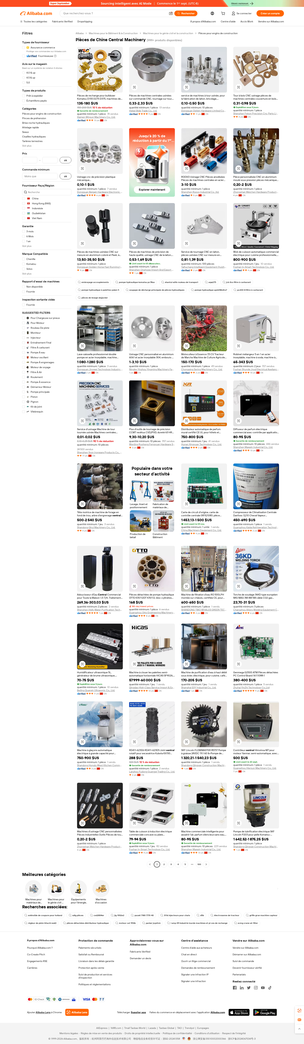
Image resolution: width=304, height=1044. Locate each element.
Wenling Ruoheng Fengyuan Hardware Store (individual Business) (152, 444)
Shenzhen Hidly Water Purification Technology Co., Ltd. (100, 609)
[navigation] (46, 449)
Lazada (152, 1028)
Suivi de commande (243, 961)
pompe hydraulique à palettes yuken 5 (100, 290)
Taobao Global (166, 1028)
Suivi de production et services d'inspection (95, 976)
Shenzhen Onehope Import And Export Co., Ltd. (152, 269)
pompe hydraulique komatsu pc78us (137, 282)
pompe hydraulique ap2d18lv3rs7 (211, 290)
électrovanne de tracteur (226, 915)
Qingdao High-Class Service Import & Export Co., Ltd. (152, 687)
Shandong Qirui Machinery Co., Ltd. (96, 527)
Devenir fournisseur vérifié (247, 967)
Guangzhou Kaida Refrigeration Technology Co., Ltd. (256, 527)
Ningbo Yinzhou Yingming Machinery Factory (152, 369)
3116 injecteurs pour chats (177, 915)
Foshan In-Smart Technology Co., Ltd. (253, 267)
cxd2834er (99, 915)
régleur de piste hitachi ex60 (42, 923)
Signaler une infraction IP (195, 974)
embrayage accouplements (95, 282)
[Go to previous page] (150, 864)
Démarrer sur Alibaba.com (247, 954)
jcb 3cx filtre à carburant (238, 282)
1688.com (115, 1028)
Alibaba (80, 33)
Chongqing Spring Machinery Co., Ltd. (201, 369)
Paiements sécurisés (89, 947)
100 (199, 864)
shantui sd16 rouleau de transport (181, 282)
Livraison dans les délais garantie (96, 961)
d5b (202, 915)
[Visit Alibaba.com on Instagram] (256, 988)
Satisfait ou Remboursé (91, 954)
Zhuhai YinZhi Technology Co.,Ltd (251, 687)
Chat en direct (189, 954)
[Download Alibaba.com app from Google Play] (265, 1012)
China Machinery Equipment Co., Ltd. (201, 530)
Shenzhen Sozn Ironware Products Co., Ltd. (100, 452)
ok (65, 160)
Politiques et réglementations (94, 984)
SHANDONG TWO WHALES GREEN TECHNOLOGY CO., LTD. (204, 609)
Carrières (32, 967)
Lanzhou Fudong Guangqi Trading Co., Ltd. (152, 771)
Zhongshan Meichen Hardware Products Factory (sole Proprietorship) (256, 192)
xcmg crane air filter (248, 923)
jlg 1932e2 (119, 915)
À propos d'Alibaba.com (40, 940)
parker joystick (153, 923)
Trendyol (189, 1028)
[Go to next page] (206, 864)
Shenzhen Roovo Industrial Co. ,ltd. (200, 192)
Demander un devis (140, 958)
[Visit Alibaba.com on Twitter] (249, 988)
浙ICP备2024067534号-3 (242, 1038)
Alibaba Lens (43, 1012)
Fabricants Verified (140, 951)
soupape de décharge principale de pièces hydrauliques (156, 290)
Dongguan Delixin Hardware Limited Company (204, 110)
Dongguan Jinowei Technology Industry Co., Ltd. (100, 369)
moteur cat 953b (127, 923)
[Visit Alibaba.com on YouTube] (263, 988)
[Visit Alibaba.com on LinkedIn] (242, 988)
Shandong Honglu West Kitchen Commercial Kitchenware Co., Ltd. (100, 765)
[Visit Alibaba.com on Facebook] (235, 988)
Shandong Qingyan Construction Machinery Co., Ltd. (204, 765)
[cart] (223, 13)
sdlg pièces (77, 915)
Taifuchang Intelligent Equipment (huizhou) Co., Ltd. (204, 267)
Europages (203, 1028)
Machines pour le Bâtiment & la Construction (113, 33)
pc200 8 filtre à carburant (250, 290)
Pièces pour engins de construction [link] (218, 33)
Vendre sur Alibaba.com (245, 947)
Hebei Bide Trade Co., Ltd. (143, 110)
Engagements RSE (37, 961)
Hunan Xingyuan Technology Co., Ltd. (201, 444)
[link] (299, 1010)
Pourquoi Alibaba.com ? (40, 947)
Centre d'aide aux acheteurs (196, 947)
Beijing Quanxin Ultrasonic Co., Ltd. (96, 690)
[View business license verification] (183, 1038)
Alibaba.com (218, 1012)
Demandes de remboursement (198, 967)
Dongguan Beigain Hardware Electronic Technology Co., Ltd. (100, 192)
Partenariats (239, 974)
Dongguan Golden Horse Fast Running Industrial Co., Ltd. (100, 267)
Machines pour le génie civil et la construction (168, 33)
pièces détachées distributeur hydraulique (88, 923)
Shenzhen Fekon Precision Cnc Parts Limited (256, 113)
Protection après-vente (91, 967)
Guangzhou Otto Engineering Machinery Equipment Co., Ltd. (152, 612)
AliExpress (101, 1028)
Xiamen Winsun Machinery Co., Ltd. (96, 117)
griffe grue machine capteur (263, 915)
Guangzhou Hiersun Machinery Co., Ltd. (254, 768)
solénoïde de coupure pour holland (45, 915)
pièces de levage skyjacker (94, 298)
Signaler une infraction (193, 981)
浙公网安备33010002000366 (209, 1038)
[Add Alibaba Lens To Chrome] (77, 1012)
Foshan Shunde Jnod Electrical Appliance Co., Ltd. (256, 369)
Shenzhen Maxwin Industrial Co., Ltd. (253, 447)
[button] (171, 13)
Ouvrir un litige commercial (196, 961)
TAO (179, 1028)
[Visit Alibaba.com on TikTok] (270, 988)
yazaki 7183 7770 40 (144, 915)
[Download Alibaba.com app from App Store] (239, 1012)
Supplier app (138, 1012)
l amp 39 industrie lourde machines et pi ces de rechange (199, 923)
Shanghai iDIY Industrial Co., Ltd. (198, 687)
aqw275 (212, 282)
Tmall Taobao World (134, 1028)
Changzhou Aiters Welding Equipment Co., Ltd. (256, 609)
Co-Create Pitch (36, 954)
